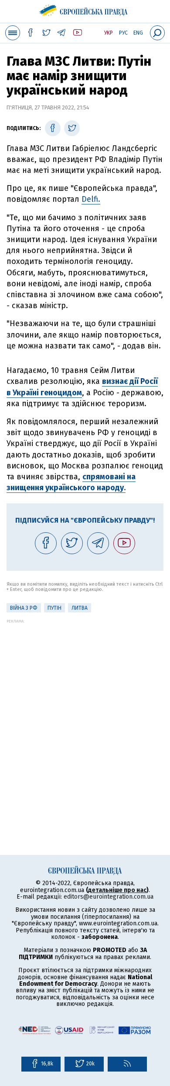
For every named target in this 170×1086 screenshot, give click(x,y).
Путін (54, 608)
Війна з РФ (23, 608)
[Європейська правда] (85, 9)
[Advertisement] (85, 708)
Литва (79, 608)
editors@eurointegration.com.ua (108, 896)
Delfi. (91, 199)
